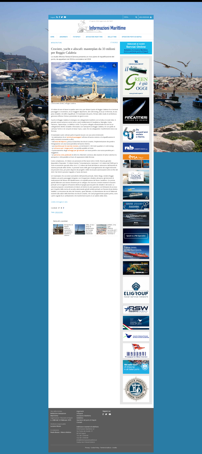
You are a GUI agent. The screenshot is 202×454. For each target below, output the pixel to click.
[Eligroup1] (136, 290)
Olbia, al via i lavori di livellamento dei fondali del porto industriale (90, 229)
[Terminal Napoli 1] (136, 177)
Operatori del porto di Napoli (86, 420)
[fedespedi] (136, 205)
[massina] (136, 252)
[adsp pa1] (136, 336)
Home (52, 37)
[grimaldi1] (136, 77)
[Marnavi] (136, 350)
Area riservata (144, 17)
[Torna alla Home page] (101, 26)
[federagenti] (136, 367)
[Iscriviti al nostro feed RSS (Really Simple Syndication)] (57, 17)
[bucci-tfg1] (136, 147)
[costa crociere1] (136, 193)
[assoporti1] (136, 323)
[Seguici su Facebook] (59, 17)
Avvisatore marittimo (94, 37)
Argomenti (64, 37)
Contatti (79, 422)
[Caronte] (136, 133)
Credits (114, 448)
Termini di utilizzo (105, 448)
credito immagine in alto (59, 202)
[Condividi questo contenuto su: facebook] (63, 208)
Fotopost (76, 37)
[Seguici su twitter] (61, 17)
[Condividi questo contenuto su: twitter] (59, 208)
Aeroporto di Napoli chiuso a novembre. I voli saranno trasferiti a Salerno (68, 230)
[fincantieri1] (136, 110)
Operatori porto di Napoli (132, 37)
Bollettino (112, 37)
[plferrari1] (136, 236)
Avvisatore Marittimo (84, 416)
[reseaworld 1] (136, 309)
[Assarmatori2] (136, 219)
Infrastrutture (56, 43)
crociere (59, 212)
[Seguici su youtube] (64, 17)
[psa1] (136, 161)
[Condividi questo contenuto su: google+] (61, 208)
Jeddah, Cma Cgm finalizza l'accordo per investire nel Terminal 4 (111, 229)
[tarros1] (136, 268)
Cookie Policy (95, 448)
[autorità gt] (136, 389)
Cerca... (126, 17)
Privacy (87, 448)
